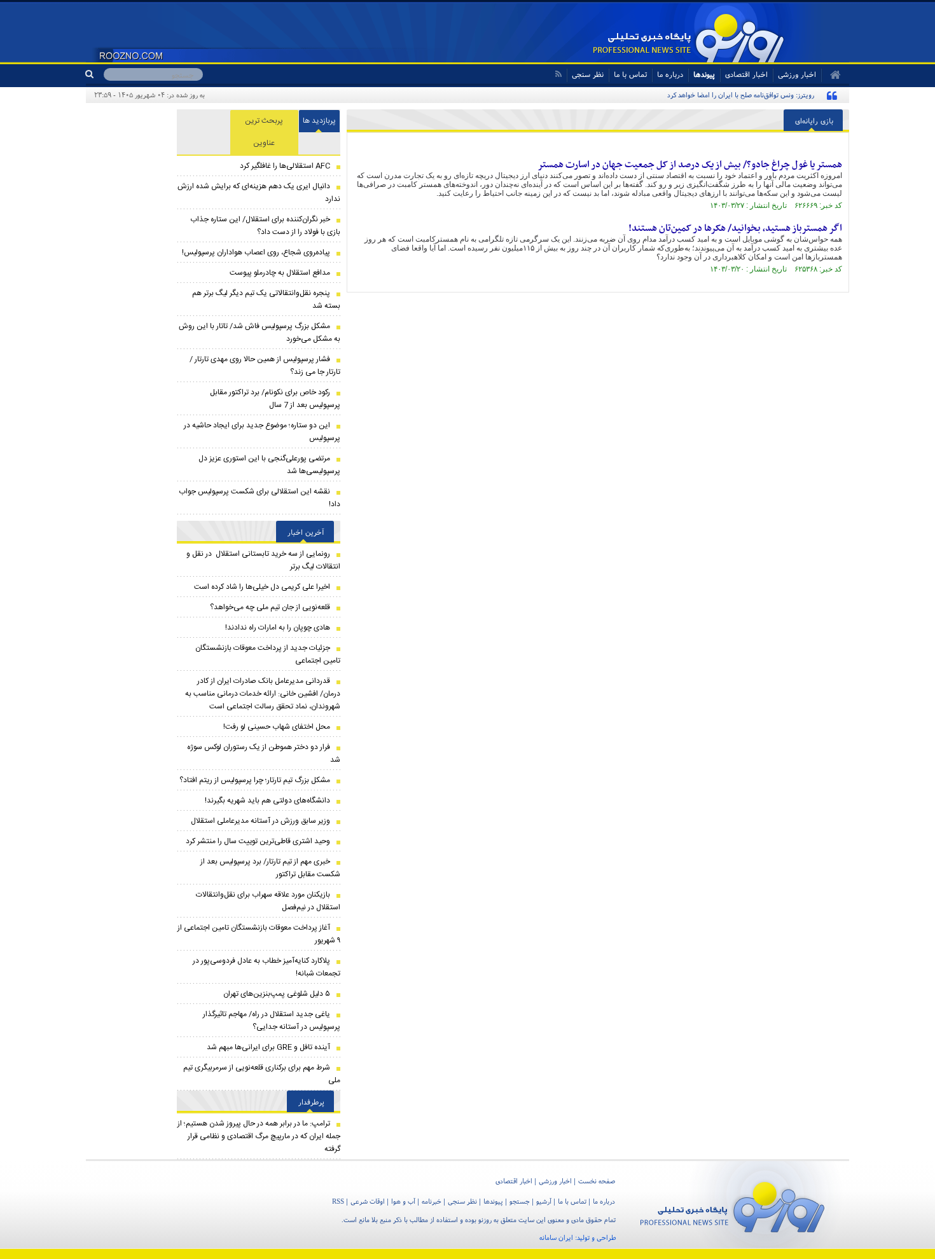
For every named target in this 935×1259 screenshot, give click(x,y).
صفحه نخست (596, 1181)
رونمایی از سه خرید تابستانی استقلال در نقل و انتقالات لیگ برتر (263, 560)
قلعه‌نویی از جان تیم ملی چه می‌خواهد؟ (270, 607)
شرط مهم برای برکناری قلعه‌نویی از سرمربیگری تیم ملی (261, 1074)
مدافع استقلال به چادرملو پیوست (280, 272)
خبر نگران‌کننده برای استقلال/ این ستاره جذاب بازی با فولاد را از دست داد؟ (265, 225)
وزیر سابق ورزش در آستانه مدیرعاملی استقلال (260, 821)
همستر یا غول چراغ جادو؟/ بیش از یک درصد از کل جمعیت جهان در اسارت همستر (689, 164)
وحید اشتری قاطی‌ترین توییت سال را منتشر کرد (258, 841)
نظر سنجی (588, 74)
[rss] (558, 74)
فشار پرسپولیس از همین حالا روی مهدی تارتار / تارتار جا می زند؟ (265, 365)
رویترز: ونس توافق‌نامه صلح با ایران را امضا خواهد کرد (740, 95)
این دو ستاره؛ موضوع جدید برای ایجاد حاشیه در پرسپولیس (262, 431)
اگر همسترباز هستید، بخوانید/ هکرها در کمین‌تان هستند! (735, 228)
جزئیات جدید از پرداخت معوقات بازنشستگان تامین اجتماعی (267, 654)
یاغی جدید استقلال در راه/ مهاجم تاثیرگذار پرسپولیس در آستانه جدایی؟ (271, 1020)
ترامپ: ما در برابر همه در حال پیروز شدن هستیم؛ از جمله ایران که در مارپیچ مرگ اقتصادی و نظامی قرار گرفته (258, 1136)
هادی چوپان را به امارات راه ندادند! (277, 627)
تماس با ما (630, 74)
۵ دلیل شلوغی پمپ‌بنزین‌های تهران (276, 993)
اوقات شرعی (367, 1201)
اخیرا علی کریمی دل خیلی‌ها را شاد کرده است (262, 587)
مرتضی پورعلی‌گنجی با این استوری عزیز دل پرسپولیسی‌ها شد (269, 465)
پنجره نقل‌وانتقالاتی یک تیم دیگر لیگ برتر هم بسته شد (266, 299)
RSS (338, 1201)
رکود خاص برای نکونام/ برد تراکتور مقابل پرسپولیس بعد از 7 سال (275, 398)
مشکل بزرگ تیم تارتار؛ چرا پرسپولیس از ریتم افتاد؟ (254, 780)
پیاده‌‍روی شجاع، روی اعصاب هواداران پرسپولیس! (256, 252)
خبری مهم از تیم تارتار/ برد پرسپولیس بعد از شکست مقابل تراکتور (270, 868)
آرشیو (543, 1201)
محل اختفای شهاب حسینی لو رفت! (276, 726)
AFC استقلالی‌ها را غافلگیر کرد (285, 166)
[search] (94, 74)
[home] (831, 75)
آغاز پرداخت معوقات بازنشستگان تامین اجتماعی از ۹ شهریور (258, 934)
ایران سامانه (556, 1237)
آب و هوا (403, 1201)
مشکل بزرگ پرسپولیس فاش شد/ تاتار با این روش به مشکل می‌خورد (259, 332)
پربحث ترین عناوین (264, 131)
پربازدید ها (319, 120)
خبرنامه (431, 1201)
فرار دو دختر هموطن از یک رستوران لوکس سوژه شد (263, 753)
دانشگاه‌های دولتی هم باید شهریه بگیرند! (267, 800)
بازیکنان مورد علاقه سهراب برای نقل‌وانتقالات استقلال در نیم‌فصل (268, 901)
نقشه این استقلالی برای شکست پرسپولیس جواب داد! (259, 498)
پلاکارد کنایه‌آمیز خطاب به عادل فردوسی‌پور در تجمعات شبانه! (266, 967)
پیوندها (704, 74)
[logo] (732, 1204)
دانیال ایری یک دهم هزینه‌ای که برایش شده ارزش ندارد (258, 192)
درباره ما (670, 74)
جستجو (519, 1201)
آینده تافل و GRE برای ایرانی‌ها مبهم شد (268, 1047)
